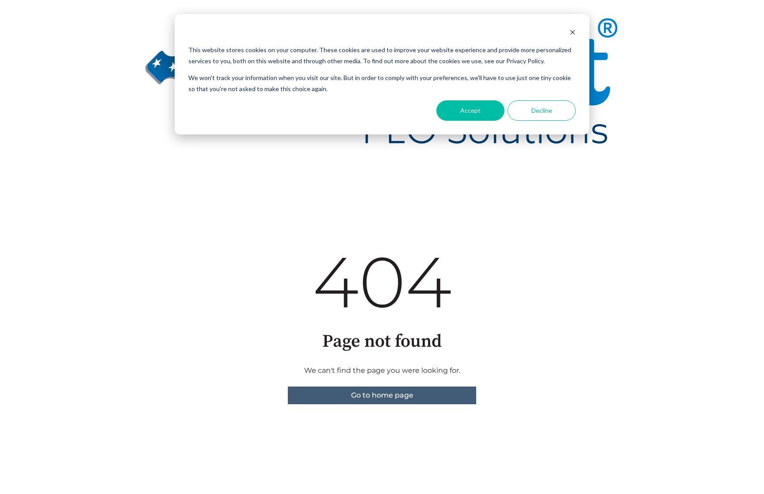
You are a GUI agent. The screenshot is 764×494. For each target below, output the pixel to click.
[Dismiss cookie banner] (572, 33)
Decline (541, 110)
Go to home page (382, 395)
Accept (470, 110)
